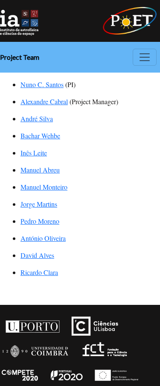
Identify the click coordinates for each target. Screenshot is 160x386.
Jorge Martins (38, 203)
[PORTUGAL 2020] (66, 373)
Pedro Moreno (39, 220)
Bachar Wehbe (40, 135)
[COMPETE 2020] (20, 373)
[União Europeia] (115, 373)
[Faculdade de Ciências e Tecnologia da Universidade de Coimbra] (35, 348)
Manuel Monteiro (43, 186)
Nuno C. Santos (42, 84)
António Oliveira (43, 238)
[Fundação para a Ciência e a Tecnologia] (103, 348)
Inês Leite (33, 152)
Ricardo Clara (39, 272)
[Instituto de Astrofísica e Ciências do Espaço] (19, 22)
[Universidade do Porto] (32, 323)
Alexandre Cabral (44, 101)
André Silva (36, 118)
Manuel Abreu (40, 169)
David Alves (37, 255)
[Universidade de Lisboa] (96, 323)
